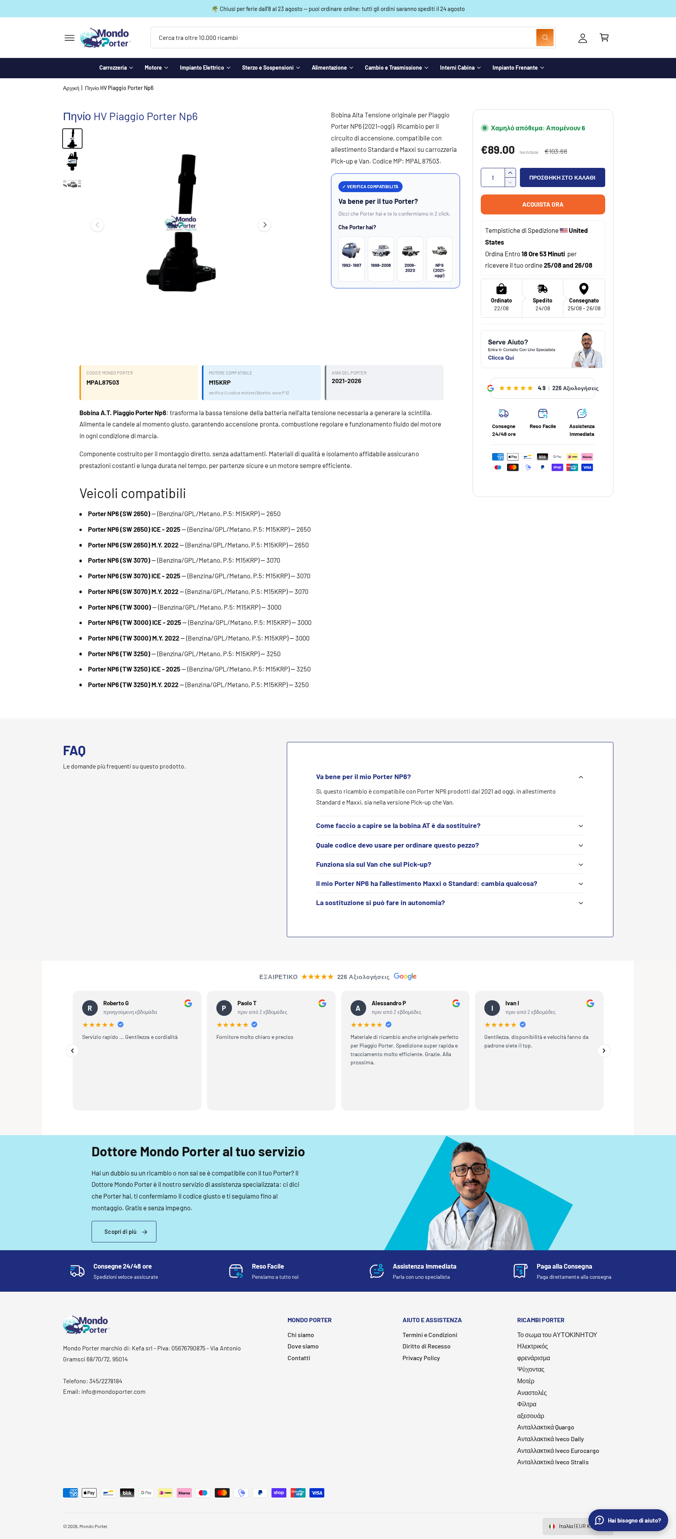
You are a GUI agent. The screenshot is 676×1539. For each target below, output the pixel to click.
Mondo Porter (93, 1526)
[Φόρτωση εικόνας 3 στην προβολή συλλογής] (72, 184)
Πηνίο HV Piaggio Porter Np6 (119, 88)
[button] (69, 38)
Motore (153, 67)
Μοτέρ (525, 1380)
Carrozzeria (113, 67)
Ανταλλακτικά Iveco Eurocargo (558, 1450)
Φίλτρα (526, 1404)
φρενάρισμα (533, 1357)
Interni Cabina (457, 67)
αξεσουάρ (530, 1415)
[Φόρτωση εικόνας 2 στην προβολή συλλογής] (72, 161)
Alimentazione (329, 67)
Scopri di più (120, 1231)
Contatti (299, 1357)
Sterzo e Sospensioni (268, 67)
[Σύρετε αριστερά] (97, 225)
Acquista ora (543, 204)
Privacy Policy (421, 1357)
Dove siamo (303, 1346)
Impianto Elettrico (202, 67)
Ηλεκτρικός (532, 1346)
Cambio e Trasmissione (393, 67)
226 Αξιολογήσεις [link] (575, 388)
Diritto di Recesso (427, 1346)
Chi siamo (301, 1334)
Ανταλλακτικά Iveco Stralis (552, 1461)
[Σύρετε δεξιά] (264, 225)
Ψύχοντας (531, 1369)
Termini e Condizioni (430, 1334)
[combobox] (353, 38)
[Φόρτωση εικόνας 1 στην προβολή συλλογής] (72, 138)
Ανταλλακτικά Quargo (545, 1427)
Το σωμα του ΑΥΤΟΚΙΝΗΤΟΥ (557, 1334)
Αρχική (71, 88)
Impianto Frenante (515, 67)
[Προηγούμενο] (72, 1050)
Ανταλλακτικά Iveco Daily (550, 1438)
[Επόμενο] (604, 1050)
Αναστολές (532, 1392)
